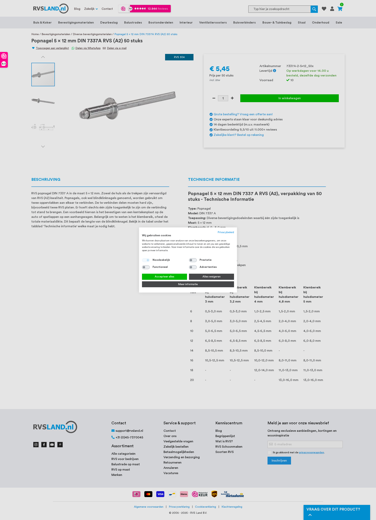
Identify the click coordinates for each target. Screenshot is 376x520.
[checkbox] (193, 260)
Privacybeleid (226, 232)
